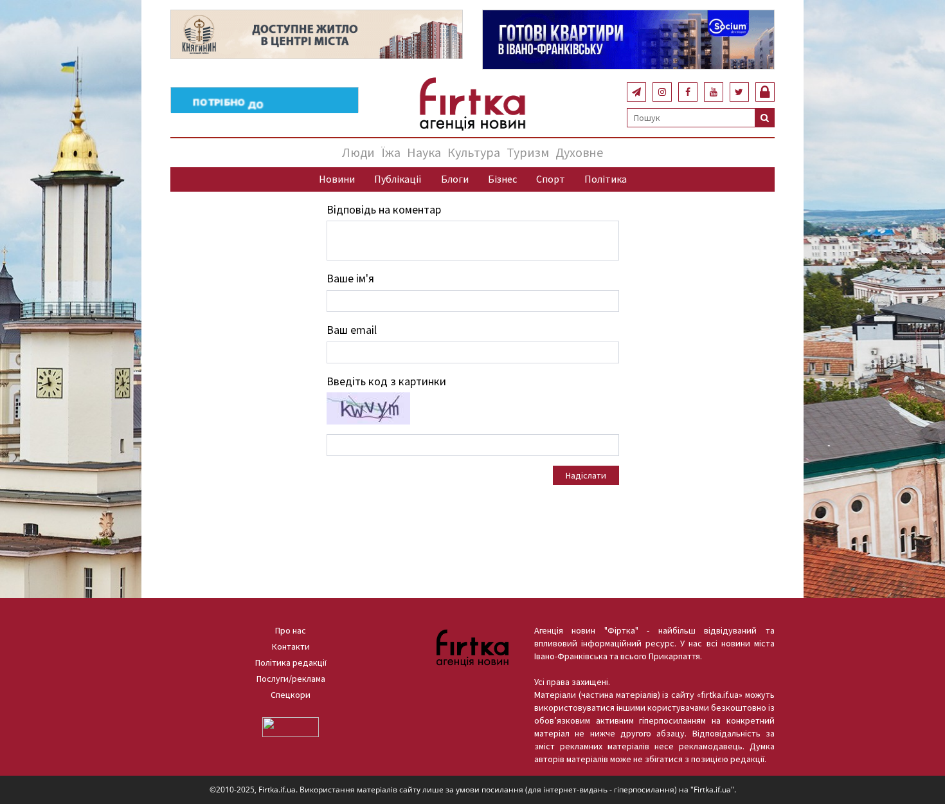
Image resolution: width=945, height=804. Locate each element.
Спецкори (290, 694)
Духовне (579, 152)
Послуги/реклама (290, 678)
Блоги (455, 178)
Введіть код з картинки (386, 381)
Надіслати (586, 475)
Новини (337, 178)
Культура (473, 152)
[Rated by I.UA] (290, 726)
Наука (424, 152)
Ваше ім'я (350, 278)
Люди (358, 152)
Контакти (291, 646)
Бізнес (502, 178)
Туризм (528, 152)
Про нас (290, 630)
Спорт (550, 178)
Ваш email (352, 329)
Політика (605, 178)
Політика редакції (291, 662)
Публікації (398, 178)
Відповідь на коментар (384, 209)
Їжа (391, 152)
